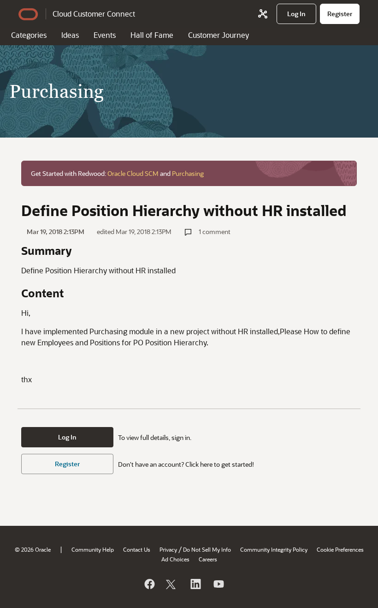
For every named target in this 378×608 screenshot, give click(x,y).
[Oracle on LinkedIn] (195, 584)
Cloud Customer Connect (94, 13)
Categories (29, 35)
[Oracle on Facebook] (149, 584)
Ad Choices (175, 559)
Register (67, 463)
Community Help (92, 549)
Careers (208, 559)
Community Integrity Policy (273, 549)
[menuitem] (296, 14)
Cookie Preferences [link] (340, 549)
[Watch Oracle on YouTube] (218, 584)
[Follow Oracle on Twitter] (172, 584)
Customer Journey (218, 35)
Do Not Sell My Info (207, 549)
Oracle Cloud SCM (133, 173)
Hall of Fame (151, 35)
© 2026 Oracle (33, 549)
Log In (67, 437)
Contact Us (136, 549)
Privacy (168, 549)
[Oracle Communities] (262, 13)
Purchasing (188, 173)
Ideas (70, 35)
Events (105, 35)
